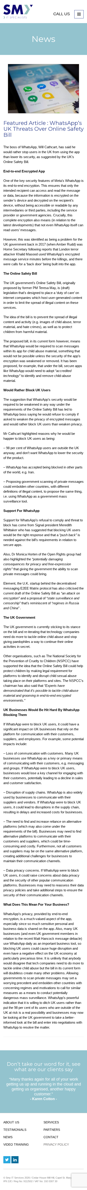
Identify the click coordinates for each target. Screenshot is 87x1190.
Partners (52, 1129)
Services (51, 1122)
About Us (11, 1122)
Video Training (16, 1144)
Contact (51, 1137)
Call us (62, 14)
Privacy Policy (56, 1144)
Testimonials (14, 1129)
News (7, 1137)
